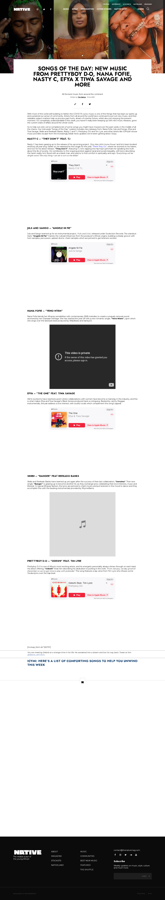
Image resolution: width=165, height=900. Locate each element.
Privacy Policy (141, 893)
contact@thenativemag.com (127, 850)
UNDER (141, 9)
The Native (82, 97)
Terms (150, 893)
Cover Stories (104, 9)
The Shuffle (86, 869)
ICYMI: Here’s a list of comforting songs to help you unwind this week (82, 663)
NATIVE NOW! (120, 9)
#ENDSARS (148, 4)
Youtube (136, 855)
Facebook (51, 9)
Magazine (56, 856)
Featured (85, 865)
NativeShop (116, 4)
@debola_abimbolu (36, 655)
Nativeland (137, 4)
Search (148, 9)
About (54, 851)
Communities (87, 9)
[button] (82, 55)
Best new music (88, 860)
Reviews (106, 4)
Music (66, 9)
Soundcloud (130, 855)
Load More (82, 827)
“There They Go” (99, 146)
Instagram (37, 9)
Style (75, 9)
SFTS (132, 9)
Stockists (127, 4)
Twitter (44, 9)
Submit (144, 876)
